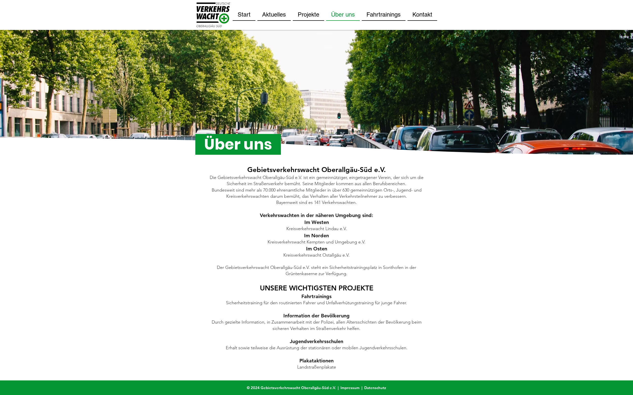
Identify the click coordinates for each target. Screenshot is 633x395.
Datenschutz (375, 387)
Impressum (351, 387)
